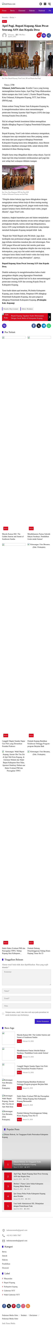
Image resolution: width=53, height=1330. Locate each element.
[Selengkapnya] (26, 1225)
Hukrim (5, 1260)
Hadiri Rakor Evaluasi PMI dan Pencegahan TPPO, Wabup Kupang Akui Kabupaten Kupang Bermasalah (13, 951)
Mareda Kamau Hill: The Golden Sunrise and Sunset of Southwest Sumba (13, 536)
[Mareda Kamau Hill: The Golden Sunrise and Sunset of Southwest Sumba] (13, 434)
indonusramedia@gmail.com (16, 1241)
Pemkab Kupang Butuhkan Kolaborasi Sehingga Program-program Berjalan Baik (39, 743)
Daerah (4, 1256)
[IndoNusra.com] (8, 4)
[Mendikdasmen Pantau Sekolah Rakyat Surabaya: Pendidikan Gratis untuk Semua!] (39, 434)
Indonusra (11, 34)
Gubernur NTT (9, 1291)
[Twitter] (39, 326)
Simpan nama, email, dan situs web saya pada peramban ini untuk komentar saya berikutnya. (27, 1013)
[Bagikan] (49, 35)
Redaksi (24, 1315)
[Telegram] (44, 326)
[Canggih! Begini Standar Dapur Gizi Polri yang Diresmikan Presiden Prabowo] (13, 641)
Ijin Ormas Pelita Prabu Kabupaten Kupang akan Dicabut (29, 1195)
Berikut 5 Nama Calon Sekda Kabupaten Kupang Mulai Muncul (28, 1185)
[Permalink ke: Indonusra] (5, 35)
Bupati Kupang (9, 1283)
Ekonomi (5, 1268)
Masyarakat (8, 1279)
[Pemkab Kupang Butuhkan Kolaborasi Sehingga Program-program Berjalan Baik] (39, 641)
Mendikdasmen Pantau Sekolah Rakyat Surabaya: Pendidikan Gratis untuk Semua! (39, 536)
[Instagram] (23, 1306)
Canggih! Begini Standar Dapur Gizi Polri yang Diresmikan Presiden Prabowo (13, 743)
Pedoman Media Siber (10, 1315)
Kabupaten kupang (10, 1287)
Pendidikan (6, 1264)
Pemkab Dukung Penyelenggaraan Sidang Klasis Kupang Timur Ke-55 (39, 950)
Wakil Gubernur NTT (12, 1295)
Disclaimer (33, 1315)
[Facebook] (34, 326)
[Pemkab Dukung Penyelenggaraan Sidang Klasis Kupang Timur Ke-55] (39, 848)
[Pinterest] (14, 1306)
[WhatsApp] (49, 326)
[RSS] (28, 1306)
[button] (40, 3)
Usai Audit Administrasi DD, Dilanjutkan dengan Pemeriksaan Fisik (29, 1205)
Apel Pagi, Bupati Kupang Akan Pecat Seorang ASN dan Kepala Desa (31, 1175)
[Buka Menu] (45, 3)
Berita (4, 21)
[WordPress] (18, 1306)
